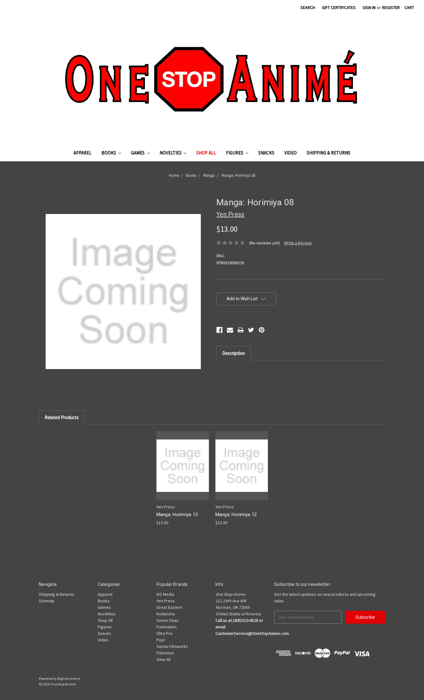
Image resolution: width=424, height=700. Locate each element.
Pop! (160, 640)
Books (109, 153)
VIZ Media (165, 594)
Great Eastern (169, 607)
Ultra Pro (164, 633)
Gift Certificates (339, 7)
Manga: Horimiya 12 (236, 514)
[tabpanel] (182, 478)
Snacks (266, 153)
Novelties (171, 153)
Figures (235, 153)
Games (138, 153)
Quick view (182, 460)
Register (391, 7)
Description (233, 353)
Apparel (83, 153)
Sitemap (46, 601)
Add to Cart (182, 471)
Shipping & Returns (328, 153)
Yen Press (165, 601)
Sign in (369, 7)
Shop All (206, 153)
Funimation (166, 627)
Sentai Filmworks (172, 646)
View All (163, 659)
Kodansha (165, 614)
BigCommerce (68, 678)
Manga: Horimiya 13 (177, 514)
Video (290, 153)
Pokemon (165, 653)
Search (307, 7)
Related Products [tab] (62, 417)
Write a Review (298, 243)
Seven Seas (167, 620)
